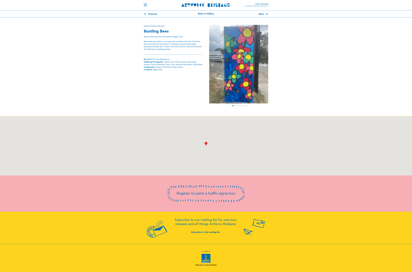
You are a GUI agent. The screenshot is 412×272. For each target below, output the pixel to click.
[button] (212, 65)
